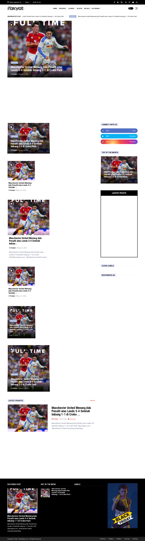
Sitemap (127, 539)
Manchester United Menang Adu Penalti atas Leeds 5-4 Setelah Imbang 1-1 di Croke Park (32, 16)
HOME (55, 8)
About (27, 2)
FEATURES (62, 8)
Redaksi (111, 539)
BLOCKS (79, 8)
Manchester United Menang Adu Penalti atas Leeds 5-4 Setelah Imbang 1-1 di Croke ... (71, 411)
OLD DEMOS (95, 8)
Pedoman (102, 539)
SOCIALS (87, 8)
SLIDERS (71, 8)
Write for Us (37, 2)
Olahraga (73, 419)
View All (92, 400)
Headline (70, 16)
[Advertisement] (72, 100)
